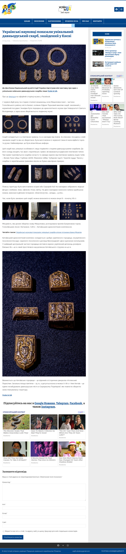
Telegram (62, 403)
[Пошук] (73, 25)
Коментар (6, 482)
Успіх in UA (52, 91)
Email (4, 513)
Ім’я (4, 504)
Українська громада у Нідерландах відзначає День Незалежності (113, 42)
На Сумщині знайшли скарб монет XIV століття (113, 64)
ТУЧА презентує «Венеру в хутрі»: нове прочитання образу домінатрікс (113, 53)
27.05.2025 (6, 41)
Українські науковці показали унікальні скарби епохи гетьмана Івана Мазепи (49, 232)
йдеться (12, 97)
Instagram (48, 406)
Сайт (4, 522)
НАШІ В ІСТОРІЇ (36, 41)
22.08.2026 (108, 47)
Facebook (76, 403)
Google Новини (44, 403)
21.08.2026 (108, 58)
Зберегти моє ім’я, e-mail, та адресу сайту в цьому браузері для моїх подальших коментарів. (41, 531)
